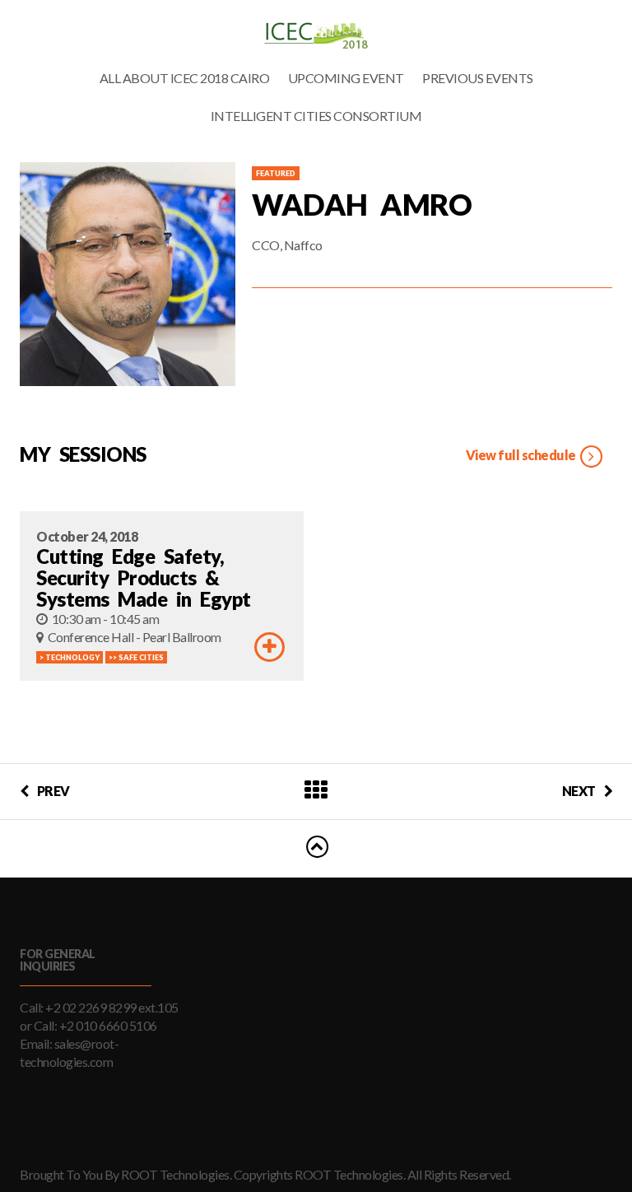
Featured (275, 173)
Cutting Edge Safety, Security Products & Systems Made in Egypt (143, 577)
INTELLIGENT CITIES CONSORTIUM (316, 115)
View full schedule (522, 455)
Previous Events (477, 78)
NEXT (579, 791)
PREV (53, 791)
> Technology (70, 657)
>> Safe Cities (136, 657)
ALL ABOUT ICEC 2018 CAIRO (185, 78)
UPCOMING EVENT (346, 78)
